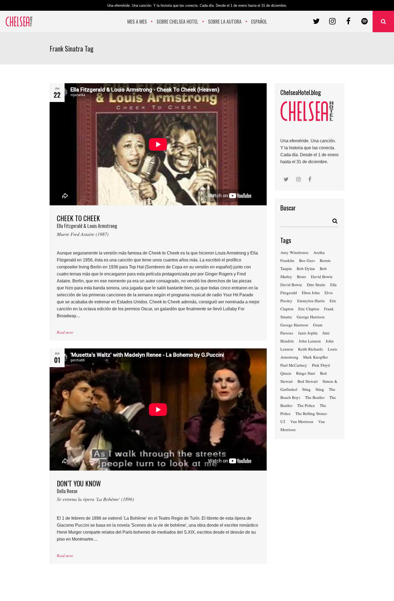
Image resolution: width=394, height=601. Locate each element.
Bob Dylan (306, 268)
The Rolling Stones (311, 413)
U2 (282, 421)
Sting (306, 389)
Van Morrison (301, 421)
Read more (65, 332)
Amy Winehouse (294, 252)
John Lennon (310, 341)
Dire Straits (316, 284)
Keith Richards (310, 349)
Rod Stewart (308, 381)
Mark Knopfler (315, 357)
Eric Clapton (308, 308)
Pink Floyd (321, 365)
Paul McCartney (293, 365)
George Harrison (311, 316)
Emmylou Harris (311, 300)
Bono (301, 276)
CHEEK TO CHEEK (87, 225)
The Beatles (315, 397)
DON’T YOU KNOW (95, 490)
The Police (306, 405)
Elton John (311, 292)
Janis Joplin (308, 333)
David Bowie (322, 276)
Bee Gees (307, 260)
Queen (285, 373)
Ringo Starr (305, 373)
